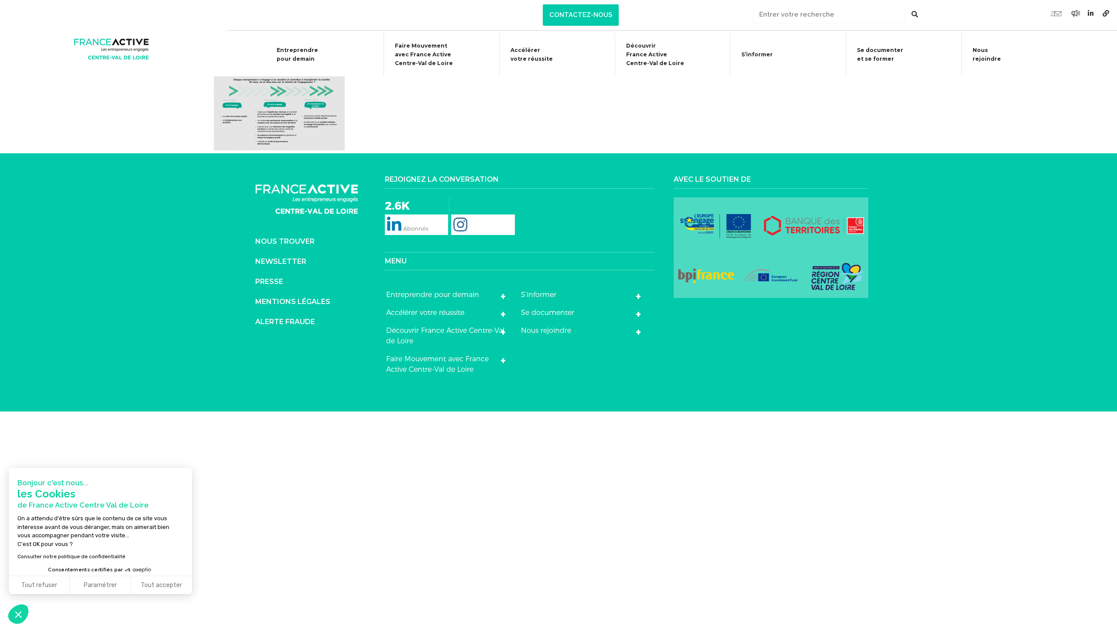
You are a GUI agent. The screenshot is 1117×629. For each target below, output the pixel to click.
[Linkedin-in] (1090, 13)
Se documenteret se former (880, 54)
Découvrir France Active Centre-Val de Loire (445, 335)
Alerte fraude (285, 322)
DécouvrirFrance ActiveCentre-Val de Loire (655, 54)
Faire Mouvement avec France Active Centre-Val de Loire (437, 364)
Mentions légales (292, 301)
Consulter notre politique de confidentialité (71, 556)
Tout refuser (39, 585)
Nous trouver (285, 241)
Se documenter (547, 312)
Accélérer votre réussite (532, 54)
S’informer (757, 54)
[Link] (1106, 13)
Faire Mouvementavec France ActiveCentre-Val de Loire (424, 54)
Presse (269, 281)
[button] (581, 15)
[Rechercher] (915, 14)
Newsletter (280, 261)
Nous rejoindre (987, 54)
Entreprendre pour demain (297, 54)
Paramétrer (100, 585)
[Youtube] (1055, 13)
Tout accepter (161, 585)
